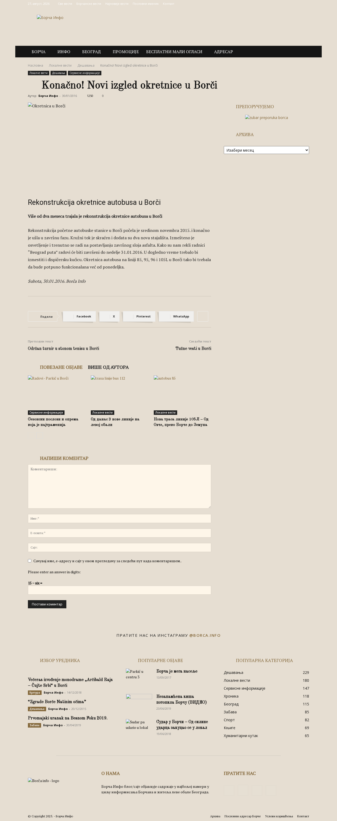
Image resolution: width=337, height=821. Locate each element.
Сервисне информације (85, 73)
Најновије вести (116, 4)
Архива (215, 816)
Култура (34, 692)
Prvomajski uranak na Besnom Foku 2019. (67, 718)
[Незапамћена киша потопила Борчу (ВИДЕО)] (139, 703)
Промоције (126, 51)
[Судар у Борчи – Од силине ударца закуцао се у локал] (139, 728)
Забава (34, 725)
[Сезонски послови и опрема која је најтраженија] (56, 395)
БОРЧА (39, 51)
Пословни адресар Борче (243, 816)
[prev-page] (31, 435)
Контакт (168, 4)
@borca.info (205, 635)
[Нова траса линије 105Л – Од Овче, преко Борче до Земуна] (182, 395)
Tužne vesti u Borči (193, 349)
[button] (302, 51)
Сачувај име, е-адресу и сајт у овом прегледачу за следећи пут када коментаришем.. (107, 560)
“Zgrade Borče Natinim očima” (57, 702)
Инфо (63, 51)
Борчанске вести (88, 4)
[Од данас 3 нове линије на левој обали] (119, 395)
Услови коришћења (279, 816)
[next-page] (39, 435)
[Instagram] (288, 3)
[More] (202, 316)
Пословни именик (146, 4)
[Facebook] (279, 3)
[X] (296, 3)
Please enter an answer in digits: (54, 571)
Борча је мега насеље (176, 671)
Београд (91, 51)
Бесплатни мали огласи (174, 51)
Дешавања (86, 65)
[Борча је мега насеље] (139, 678)
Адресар (223, 51)
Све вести (65, 4)
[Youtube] (305, 3)
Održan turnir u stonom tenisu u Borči (63, 349)
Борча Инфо (48, 96)
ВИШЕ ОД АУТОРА (108, 367)
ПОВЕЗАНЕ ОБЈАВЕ (61, 367)
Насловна (35, 65)
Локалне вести (60, 65)
